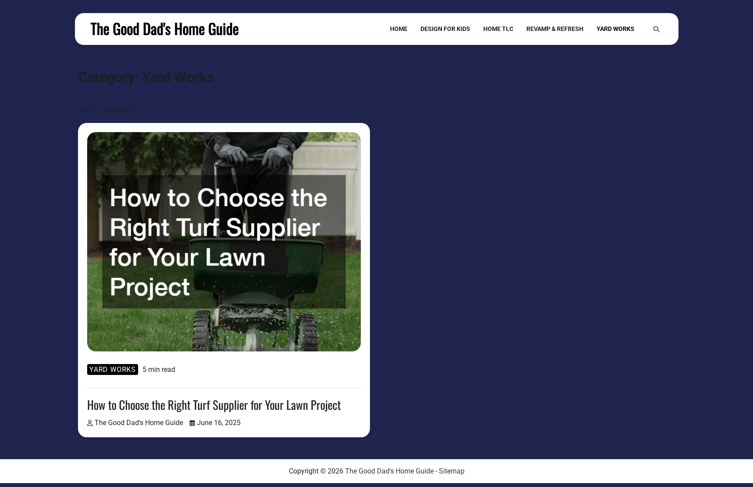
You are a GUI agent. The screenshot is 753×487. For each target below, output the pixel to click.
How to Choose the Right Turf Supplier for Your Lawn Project (214, 404)
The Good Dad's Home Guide (165, 28)
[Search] (656, 29)
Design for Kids (445, 28)
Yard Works (615, 28)
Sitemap (452, 471)
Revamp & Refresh (554, 28)
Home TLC (498, 28)
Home (398, 28)
